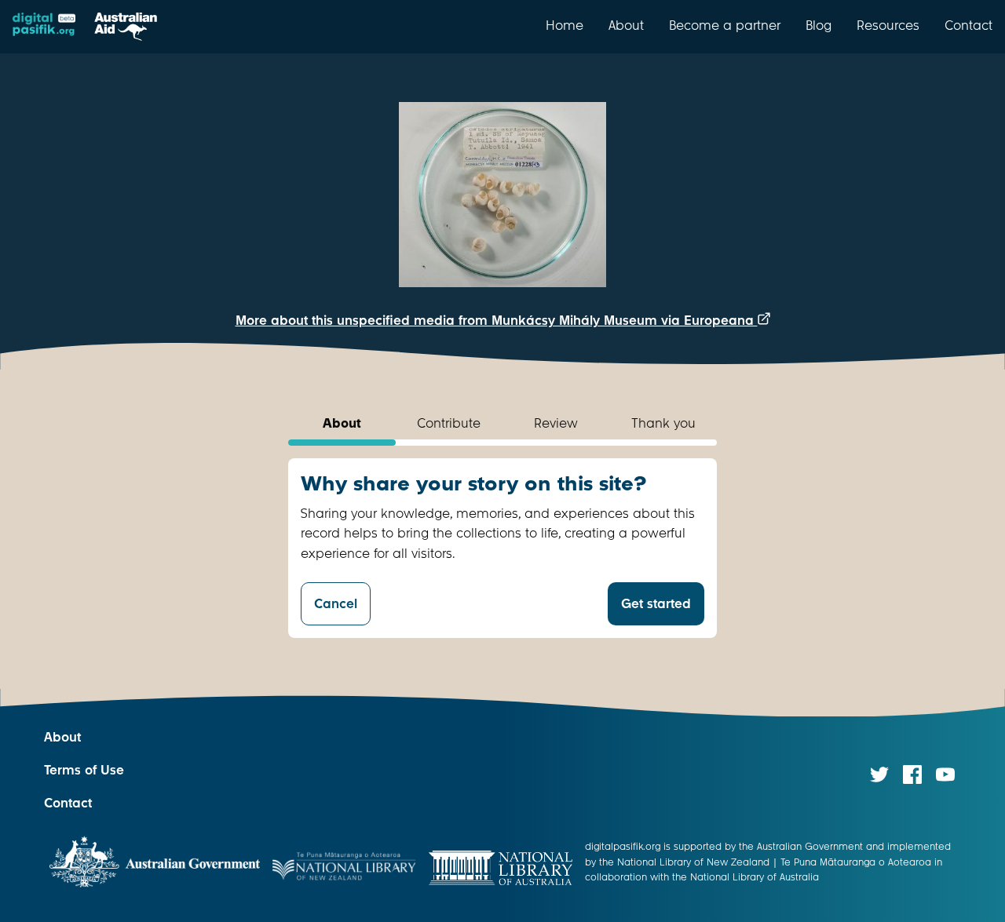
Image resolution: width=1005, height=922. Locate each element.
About (626, 25)
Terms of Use (84, 770)
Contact (968, 25)
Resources (888, 25)
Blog (818, 25)
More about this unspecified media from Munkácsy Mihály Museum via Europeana (497, 320)
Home (564, 25)
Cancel (335, 604)
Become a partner (724, 25)
